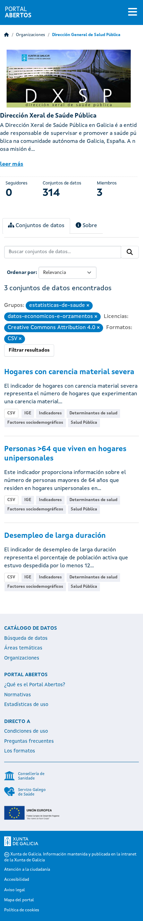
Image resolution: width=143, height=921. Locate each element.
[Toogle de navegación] (132, 12)
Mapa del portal (19, 900)
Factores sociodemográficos (35, 423)
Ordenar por (21, 272)
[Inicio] (6, 35)
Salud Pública (84, 423)
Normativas (17, 694)
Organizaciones (30, 35)
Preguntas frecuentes (29, 741)
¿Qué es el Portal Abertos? (34, 684)
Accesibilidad (16, 880)
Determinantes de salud (93, 413)
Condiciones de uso (26, 731)
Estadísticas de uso (26, 704)
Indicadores (50, 413)
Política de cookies (21, 910)
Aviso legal (14, 890)
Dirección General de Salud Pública (86, 35)
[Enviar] (130, 252)
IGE (27, 413)
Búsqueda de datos (26, 638)
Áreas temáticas (23, 648)
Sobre (89, 226)
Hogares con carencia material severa (69, 372)
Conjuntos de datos (39, 226)
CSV (11, 413)
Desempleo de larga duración (55, 536)
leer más (11, 164)
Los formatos (19, 751)
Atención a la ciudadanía (27, 870)
